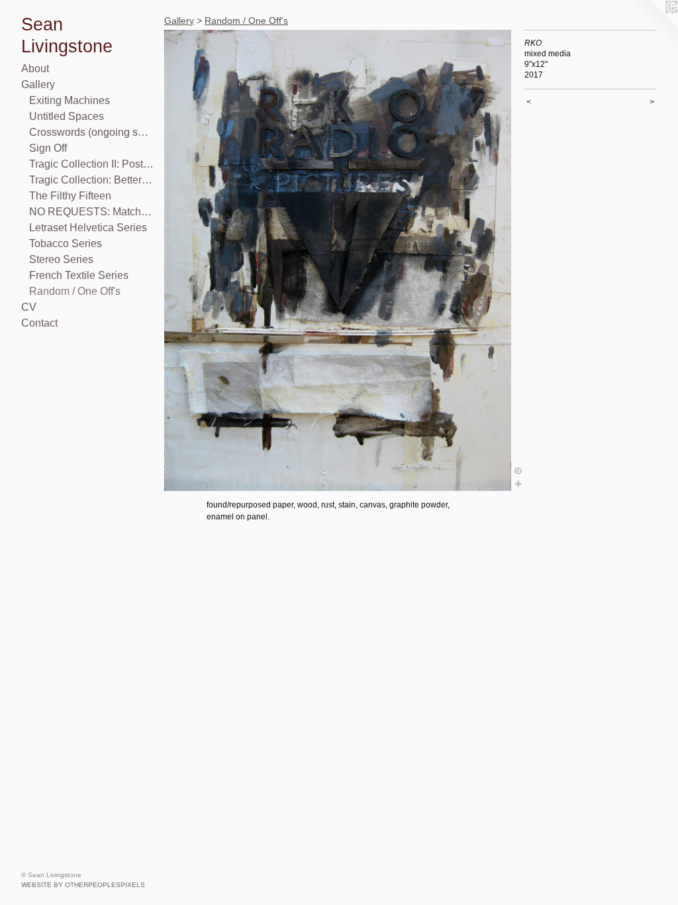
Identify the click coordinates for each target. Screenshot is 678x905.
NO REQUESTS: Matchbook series (91, 211)
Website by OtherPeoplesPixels (83, 884)
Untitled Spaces (66, 116)
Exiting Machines (69, 100)
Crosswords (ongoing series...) (91, 132)
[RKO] (337, 260)
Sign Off (48, 148)
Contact (39, 323)
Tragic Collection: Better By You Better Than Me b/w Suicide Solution (91, 180)
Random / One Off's (75, 291)
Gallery (38, 84)
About (35, 68)
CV (28, 307)
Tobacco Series (65, 243)
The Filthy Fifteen (70, 195)
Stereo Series (61, 259)
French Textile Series (78, 275)
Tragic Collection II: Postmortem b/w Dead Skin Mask (91, 164)
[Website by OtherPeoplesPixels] (651, 26)
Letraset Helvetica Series (88, 227)
